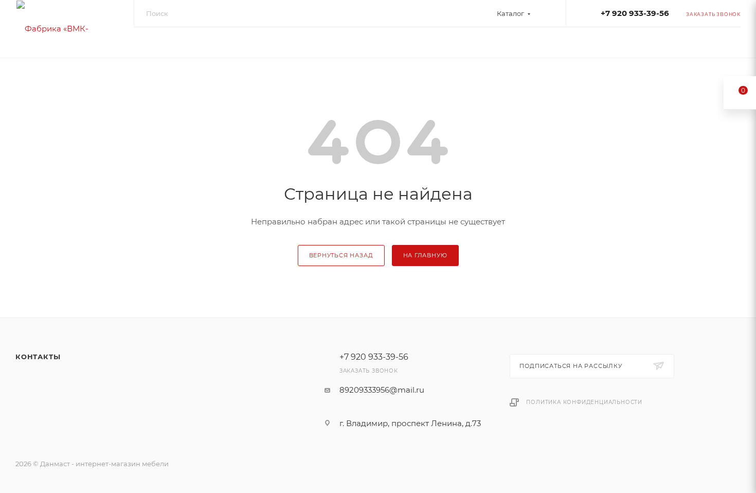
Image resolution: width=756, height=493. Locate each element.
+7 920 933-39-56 (635, 13)
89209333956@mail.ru (381, 390)
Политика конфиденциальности (584, 402)
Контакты (37, 357)
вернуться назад (341, 255)
